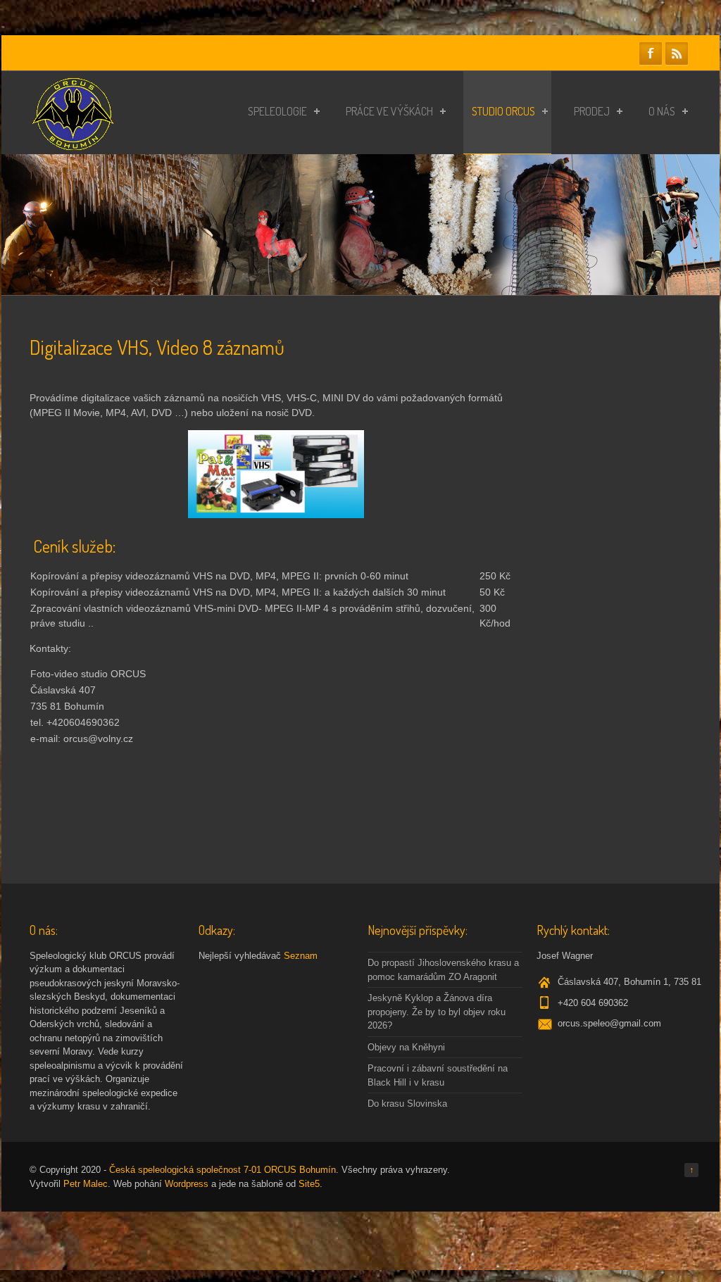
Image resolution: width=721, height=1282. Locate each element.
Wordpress (186, 1184)
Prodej (592, 111)
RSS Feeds (676, 53)
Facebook (650, 53)
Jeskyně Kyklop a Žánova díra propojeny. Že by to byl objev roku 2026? (437, 1012)
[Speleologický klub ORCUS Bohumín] (73, 146)
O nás (661, 111)
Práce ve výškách (389, 111)
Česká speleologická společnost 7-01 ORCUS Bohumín (222, 1169)
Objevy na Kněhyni (406, 1047)
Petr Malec (85, 1184)
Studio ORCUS (503, 111)
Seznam (301, 955)
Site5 (309, 1184)
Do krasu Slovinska (407, 1103)
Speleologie (277, 111)
